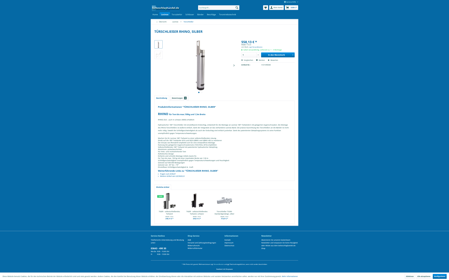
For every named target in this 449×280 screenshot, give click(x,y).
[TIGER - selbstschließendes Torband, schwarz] (197, 201)
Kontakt (227, 240)
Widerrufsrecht (194, 245)
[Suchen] (236, 7)
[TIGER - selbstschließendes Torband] (169, 201)
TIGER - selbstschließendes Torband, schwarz (197, 212)
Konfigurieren (439, 276)
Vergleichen (248, 60)
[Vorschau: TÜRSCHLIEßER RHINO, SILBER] (158, 44)
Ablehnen (410, 276)
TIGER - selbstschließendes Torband (169, 212)
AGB (189, 240)
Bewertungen (179, 98)
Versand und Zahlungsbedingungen (202, 243)
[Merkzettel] (265, 7)
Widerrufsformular (195, 248)
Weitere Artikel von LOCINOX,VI (172, 176)
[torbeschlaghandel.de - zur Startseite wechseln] (166, 8)
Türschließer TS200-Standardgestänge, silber (224, 212)
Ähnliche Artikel (162, 187)
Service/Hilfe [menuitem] (291, 2)
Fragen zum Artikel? (168, 174)
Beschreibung (161, 98)
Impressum (228, 243)
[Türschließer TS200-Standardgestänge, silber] (224, 201)
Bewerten (274, 60)
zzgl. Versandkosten (256, 47)
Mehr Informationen (290, 276)
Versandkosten (219, 264)
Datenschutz (229, 245)
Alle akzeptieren (423, 276)
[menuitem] (218, 7)
